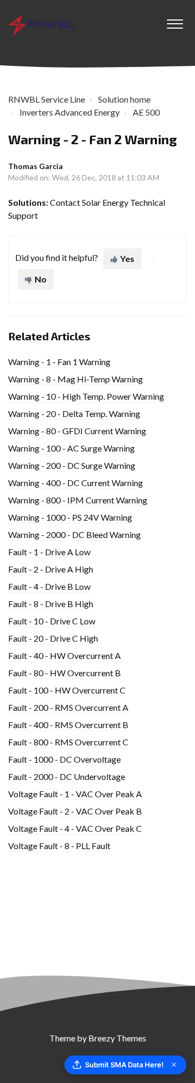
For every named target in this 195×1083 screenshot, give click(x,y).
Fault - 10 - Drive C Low (51, 621)
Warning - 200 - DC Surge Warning (71, 465)
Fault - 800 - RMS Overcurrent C (68, 742)
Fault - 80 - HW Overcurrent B (64, 673)
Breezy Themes (117, 1038)
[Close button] (174, 1064)
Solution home (124, 99)
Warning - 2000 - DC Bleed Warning (74, 534)
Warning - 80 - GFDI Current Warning (77, 431)
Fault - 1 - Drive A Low (49, 552)
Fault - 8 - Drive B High (50, 603)
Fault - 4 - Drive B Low (49, 586)
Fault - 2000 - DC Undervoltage (66, 776)
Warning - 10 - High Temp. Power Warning (86, 396)
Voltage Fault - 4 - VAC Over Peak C (75, 828)
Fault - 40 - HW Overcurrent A (64, 655)
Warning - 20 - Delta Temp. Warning (74, 413)
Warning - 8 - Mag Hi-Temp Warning (75, 379)
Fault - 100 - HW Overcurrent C (67, 690)
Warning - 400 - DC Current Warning (75, 482)
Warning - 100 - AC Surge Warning (71, 448)
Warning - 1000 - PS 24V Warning (70, 517)
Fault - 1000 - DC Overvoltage (64, 759)
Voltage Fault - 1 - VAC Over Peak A (75, 794)
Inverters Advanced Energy (70, 112)
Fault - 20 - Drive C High (53, 638)
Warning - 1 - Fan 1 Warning (59, 361)
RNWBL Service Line (46, 99)
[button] (174, 21)
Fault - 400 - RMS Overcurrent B (68, 724)
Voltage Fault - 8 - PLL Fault (59, 845)
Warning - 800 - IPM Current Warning (77, 500)
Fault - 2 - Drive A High (50, 569)
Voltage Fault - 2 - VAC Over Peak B (75, 811)
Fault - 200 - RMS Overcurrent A (68, 707)
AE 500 (146, 112)
